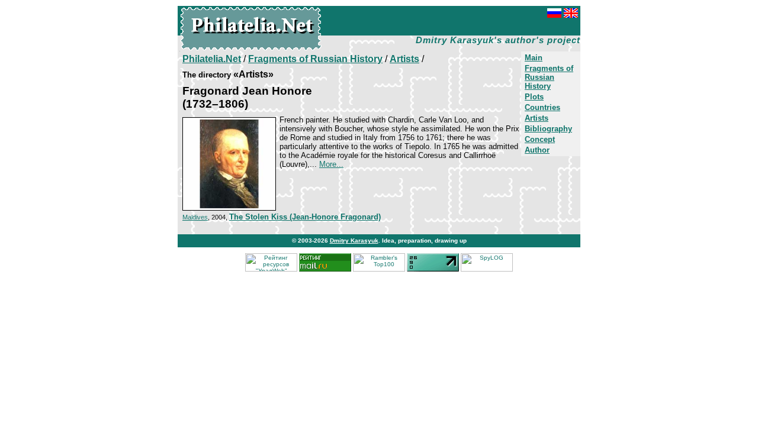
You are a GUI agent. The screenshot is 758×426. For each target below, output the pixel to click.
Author (537, 150)
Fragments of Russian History (549, 77)
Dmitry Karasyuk (354, 240)
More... (331, 164)
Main (533, 57)
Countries (542, 107)
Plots (534, 96)
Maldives (195, 217)
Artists (536, 118)
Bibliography (548, 128)
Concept (540, 139)
